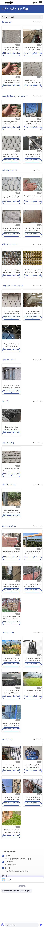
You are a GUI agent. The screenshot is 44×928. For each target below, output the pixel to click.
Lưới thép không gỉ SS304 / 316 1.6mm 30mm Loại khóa (32, 659)
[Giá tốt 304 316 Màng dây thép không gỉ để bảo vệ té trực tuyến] (11, 679)
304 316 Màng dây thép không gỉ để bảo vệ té (11, 692)
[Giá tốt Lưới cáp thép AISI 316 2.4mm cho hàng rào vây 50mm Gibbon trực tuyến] (11, 457)
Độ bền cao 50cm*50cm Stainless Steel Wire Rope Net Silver (32, 81)
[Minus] (41, 879)
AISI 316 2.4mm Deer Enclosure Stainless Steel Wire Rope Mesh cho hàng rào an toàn (11, 511)
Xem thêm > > (37, 22)
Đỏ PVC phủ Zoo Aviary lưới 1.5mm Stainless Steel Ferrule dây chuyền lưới (11, 197)
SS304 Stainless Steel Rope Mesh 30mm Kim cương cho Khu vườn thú (11, 831)
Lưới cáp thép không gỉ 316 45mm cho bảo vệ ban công (11, 724)
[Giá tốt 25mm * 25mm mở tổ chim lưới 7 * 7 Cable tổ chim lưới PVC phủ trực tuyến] (32, 110)
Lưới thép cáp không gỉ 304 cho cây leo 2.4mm (11, 553)
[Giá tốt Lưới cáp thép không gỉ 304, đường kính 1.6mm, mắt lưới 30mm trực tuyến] (11, 786)
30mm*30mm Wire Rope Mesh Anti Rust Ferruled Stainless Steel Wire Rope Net (11, 81)
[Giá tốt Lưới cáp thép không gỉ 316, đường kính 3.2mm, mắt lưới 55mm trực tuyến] (32, 786)
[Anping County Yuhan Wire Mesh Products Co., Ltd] (8, 3)
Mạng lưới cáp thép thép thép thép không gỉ (11, 345)
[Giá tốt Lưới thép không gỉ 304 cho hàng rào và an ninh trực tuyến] (32, 753)
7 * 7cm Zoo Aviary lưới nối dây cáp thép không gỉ (32, 229)
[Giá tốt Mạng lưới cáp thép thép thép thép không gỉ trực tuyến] (11, 332)
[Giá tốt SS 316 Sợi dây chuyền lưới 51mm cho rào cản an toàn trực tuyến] (11, 753)
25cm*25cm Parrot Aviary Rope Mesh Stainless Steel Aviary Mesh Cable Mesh (11, 155)
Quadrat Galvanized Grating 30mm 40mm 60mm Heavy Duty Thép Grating (11, 428)
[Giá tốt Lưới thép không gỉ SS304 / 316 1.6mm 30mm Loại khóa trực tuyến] (32, 646)
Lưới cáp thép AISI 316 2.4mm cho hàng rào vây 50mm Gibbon (11, 470)
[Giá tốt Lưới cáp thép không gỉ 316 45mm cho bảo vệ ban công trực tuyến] (11, 711)
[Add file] (2, 924)
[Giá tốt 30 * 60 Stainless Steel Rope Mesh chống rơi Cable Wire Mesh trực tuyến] (32, 300)
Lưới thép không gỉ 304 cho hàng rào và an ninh (33, 766)
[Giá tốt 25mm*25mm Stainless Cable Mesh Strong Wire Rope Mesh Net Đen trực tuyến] (11, 36)
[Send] (41, 924)
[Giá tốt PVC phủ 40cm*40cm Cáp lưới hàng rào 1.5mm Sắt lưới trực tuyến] (11, 374)
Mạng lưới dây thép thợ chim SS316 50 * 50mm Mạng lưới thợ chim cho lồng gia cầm (32, 155)
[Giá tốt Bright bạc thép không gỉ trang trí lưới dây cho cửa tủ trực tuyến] (11, 258)
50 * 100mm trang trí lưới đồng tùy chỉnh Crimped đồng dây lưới (32, 271)
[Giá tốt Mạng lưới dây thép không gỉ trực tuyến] (32, 184)
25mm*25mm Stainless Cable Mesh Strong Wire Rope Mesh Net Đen (11, 49)
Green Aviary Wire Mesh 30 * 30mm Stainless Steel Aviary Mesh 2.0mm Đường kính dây (11, 123)
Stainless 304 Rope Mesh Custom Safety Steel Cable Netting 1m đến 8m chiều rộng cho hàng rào (11, 585)
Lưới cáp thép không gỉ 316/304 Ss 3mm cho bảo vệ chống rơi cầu (32, 553)
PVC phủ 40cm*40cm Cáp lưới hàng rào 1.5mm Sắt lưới (11, 387)
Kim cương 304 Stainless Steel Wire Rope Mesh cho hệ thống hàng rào (32, 585)
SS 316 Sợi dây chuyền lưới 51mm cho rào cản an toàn (11, 766)
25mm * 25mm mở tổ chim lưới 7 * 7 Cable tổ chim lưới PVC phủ (32, 123)
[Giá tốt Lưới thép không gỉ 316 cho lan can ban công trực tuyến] (32, 679)
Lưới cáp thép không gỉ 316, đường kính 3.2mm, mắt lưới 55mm (33, 798)
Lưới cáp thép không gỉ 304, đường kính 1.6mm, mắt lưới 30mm (11, 798)
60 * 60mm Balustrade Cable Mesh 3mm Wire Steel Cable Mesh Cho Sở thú (11, 313)
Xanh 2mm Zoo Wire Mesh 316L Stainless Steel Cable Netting (11, 229)
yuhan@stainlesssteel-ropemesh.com (17, 871)
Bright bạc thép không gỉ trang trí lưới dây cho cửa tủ (11, 271)
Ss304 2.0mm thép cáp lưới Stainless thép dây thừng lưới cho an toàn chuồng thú (11, 618)
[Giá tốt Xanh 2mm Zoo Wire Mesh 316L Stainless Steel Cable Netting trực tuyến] (11, 216)
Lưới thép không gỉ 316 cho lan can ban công (33, 692)
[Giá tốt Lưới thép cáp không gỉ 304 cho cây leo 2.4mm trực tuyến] (11, 540)
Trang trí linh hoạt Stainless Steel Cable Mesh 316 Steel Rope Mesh (32, 49)
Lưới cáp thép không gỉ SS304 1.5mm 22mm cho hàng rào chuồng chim (11, 659)
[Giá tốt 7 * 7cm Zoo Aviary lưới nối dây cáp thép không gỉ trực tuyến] (32, 216)
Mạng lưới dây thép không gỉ (32, 197)
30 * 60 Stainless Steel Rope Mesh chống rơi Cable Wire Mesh (32, 313)
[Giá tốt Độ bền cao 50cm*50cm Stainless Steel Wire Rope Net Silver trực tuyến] (32, 68)
